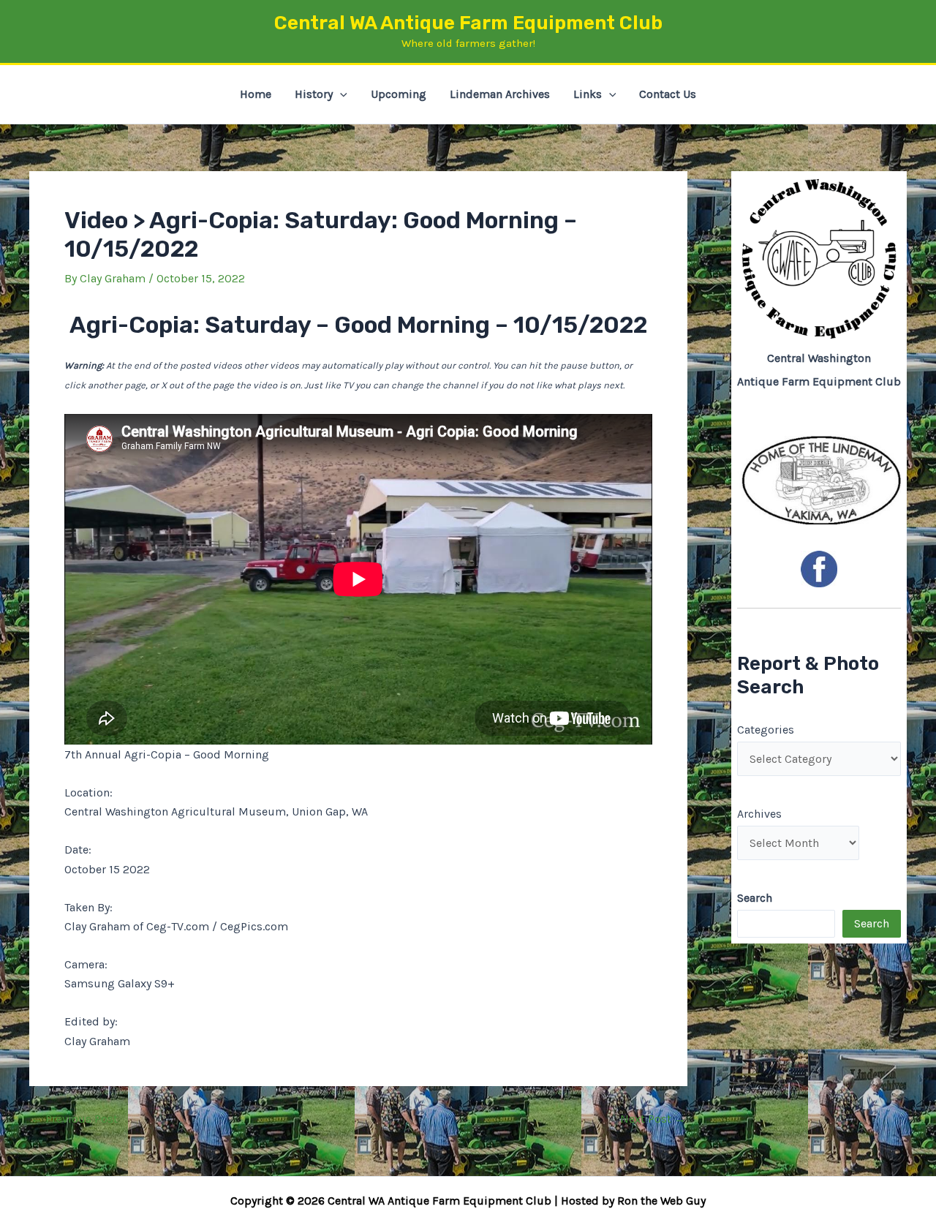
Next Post (653, 1119)
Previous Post (74, 1119)
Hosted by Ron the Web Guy (633, 1201)
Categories (765, 730)
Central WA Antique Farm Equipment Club (468, 23)
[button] (340, 94)
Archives (759, 814)
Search (871, 923)
